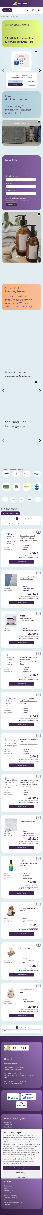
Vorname (10, 183)
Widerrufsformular (10, 1195)
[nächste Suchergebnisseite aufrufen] (28, 518)
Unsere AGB (8, 1191)
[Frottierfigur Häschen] (11, 952)
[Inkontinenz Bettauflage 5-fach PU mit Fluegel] (11, 580)
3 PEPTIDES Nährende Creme (21, 395)
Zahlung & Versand (10, 1198)
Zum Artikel (21, 562)
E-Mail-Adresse (12, 176)
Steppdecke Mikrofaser (27, 821)
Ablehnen (21, 1177)
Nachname (10, 190)
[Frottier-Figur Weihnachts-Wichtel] (11, 911)
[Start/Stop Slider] (36, 51)
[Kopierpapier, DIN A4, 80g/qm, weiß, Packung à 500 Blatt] (11, 702)
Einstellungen (21, 1173)
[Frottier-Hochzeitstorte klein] (11, 993)
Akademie (7, 1122)
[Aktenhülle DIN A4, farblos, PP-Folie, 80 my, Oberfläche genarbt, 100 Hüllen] (11, 660)
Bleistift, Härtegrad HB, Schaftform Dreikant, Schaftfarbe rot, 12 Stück (28, 538)
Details (15, 84)
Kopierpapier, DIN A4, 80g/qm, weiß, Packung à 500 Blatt (28, 701)
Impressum (8, 1200)
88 (25, 518)
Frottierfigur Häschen (27, 949)
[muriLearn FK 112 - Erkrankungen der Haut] (11, 620)
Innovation (8, 1127)
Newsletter (8, 1186)
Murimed (4, 16)
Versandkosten (32, 85)
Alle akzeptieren (22, 1168)
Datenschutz (8, 1188)
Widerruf (7, 1193)
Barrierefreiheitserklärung (13, 1202)
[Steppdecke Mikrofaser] (11, 825)
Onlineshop (8, 1125)
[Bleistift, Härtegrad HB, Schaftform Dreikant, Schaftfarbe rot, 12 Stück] (11, 539)
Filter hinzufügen (11, 513)
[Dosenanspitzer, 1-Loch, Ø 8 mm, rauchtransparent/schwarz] (11, 742)
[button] (21, 33)
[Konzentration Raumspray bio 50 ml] (11, 865)
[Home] (21, 3)
